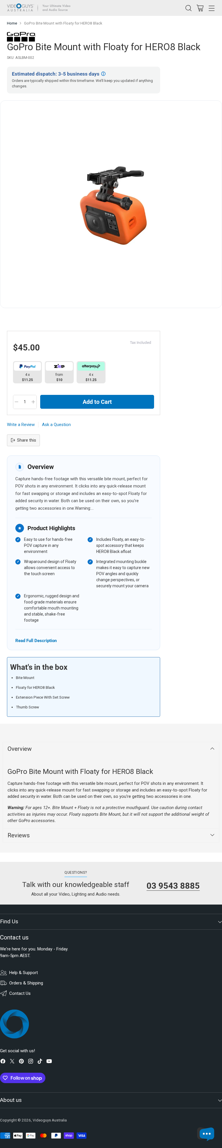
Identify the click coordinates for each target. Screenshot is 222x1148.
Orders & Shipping (26, 983)
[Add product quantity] (33, 402)
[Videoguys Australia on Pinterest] (21, 1062)
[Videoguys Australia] (40, 8)
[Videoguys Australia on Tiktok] (39, 1062)
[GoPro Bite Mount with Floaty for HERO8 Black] (111, 204)
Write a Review (21, 424)
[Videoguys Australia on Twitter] (12, 1062)
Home (12, 23)
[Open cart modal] (200, 8)
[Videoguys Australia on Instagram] (30, 1062)
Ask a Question (56, 424)
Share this (26, 440)
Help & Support (23, 972)
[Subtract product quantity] (16, 402)
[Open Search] (188, 8)
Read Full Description (36, 640)
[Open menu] (211, 8)
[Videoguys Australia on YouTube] (49, 1062)
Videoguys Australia (50, 1120)
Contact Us (20, 993)
